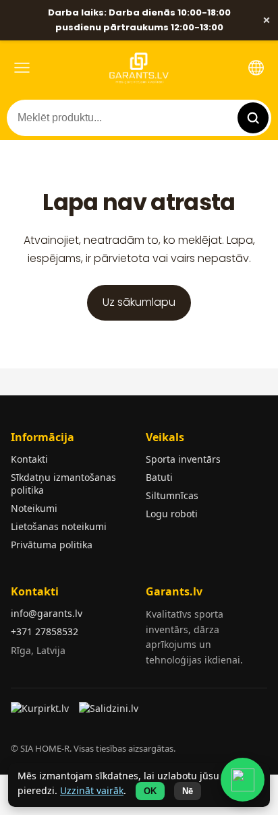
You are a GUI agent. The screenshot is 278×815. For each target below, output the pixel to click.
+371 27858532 (44, 631)
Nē (187, 791)
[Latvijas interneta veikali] (41, 712)
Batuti (159, 477)
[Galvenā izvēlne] (21, 67)
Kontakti (29, 459)
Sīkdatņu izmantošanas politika (63, 483)
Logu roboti (172, 513)
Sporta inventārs (183, 459)
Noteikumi (34, 508)
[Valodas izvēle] (256, 67)
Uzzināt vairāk (91, 790)
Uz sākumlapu (139, 302)
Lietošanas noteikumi (59, 526)
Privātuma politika (51, 544)
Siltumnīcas (172, 495)
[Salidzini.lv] (109, 712)
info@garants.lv (46, 613)
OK (150, 791)
